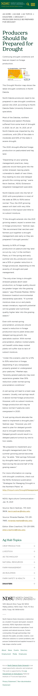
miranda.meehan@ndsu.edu (20, 521)
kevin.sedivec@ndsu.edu (19, 511)
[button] (28, 4)
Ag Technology (10, 557)
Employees (23, 654)
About (4, 650)
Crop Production (11, 546)
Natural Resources (13, 562)
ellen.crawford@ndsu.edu (14, 530)
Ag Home (7, 14)
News (10, 650)
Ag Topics (27, 14)
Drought (19, 17)
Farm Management (12, 568)
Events (16, 650)
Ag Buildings (9, 573)
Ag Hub (16, 14)
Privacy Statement (9, 681)
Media (15, 654)
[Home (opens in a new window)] (13, 4)
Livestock (8, 551)
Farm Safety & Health (14, 578)
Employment (6, 654)
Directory (23, 650)
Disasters (7, 17)
